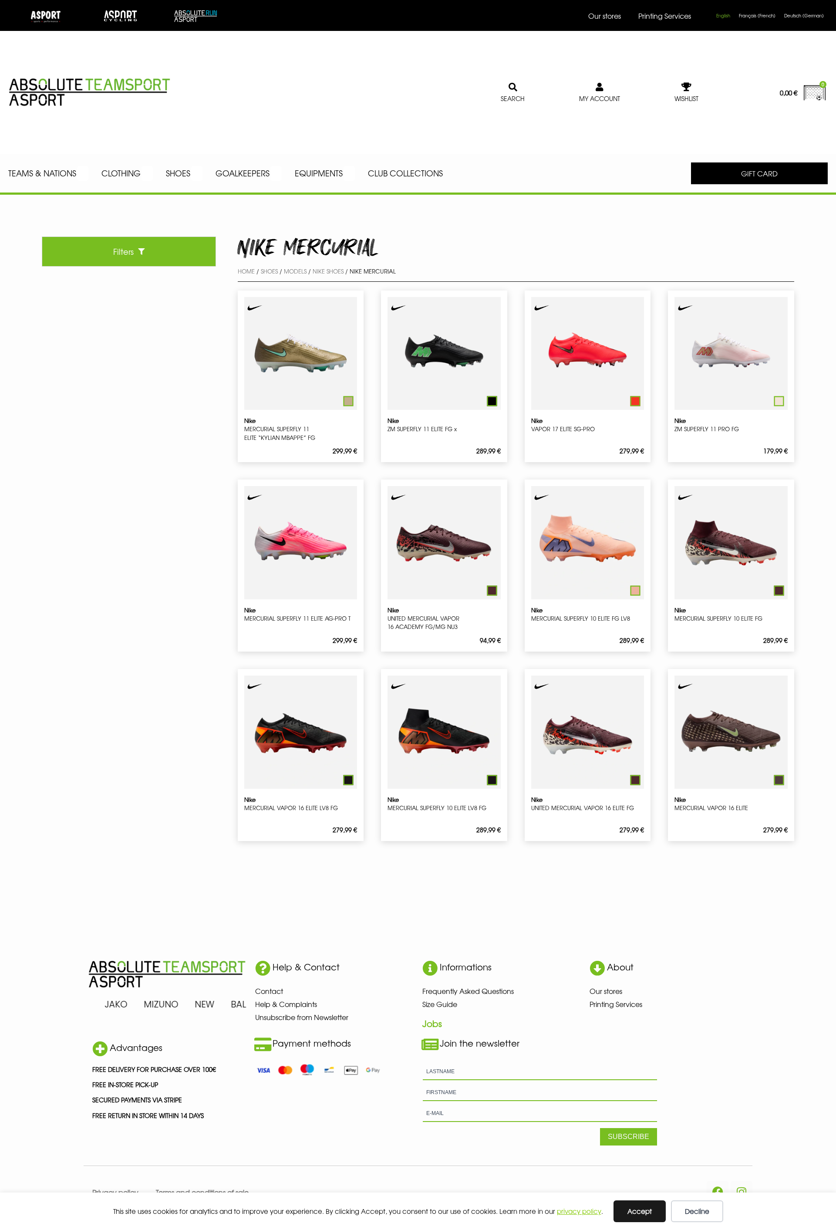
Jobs (432, 1023)
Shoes (269, 271)
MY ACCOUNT (599, 98)
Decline (697, 1211)
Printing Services (664, 15)
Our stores (604, 15)
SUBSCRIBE (628, 1136)
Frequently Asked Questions (468, 991)
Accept (639, 1211)
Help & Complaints (286, 1004)
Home (246, 271)
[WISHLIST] (686, 87)
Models (295, 271)
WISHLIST (686, 98)
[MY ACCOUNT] (599, 87)
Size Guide (439, 1004)
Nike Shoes (328, 271)
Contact (269, 991)
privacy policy (579, 1211)
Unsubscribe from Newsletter (301, 1017)
